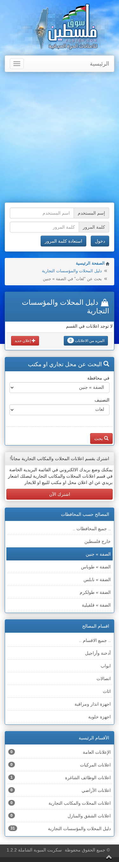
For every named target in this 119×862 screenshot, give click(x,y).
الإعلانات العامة (60, 752)
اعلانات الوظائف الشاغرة (60, 777)
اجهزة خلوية (99, 716)
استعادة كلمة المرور (63, 241)
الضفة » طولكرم (95, 592)
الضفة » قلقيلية (96, 605)
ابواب (106, 665)
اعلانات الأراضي (60, 790)
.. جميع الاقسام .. (95, 640)
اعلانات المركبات (60, 764)
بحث (99, 438)
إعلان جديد (23, 340)
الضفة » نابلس (97, 579)
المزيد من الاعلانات (86, 340)
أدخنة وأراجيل (98, 653)
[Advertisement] (59, 138)
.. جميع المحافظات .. (92, 528)
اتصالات (103, 678)
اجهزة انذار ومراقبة (93, 704)
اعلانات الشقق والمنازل (60, 815)
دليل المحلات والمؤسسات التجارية (72, 270)
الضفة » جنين (98, 554)
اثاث (107, 691)
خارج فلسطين (97, 541)
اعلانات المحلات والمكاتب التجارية (60, 803)
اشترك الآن (59, 494)
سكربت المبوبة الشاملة (40, 849)
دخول (100, 241)
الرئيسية (99, 64)
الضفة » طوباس (96, 566)
